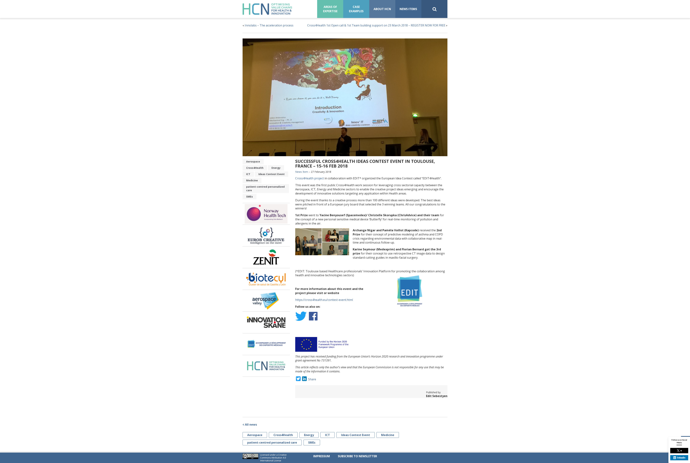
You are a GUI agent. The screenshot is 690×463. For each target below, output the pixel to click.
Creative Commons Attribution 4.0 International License (273, 457)
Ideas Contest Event (271, 174)
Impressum (321, 456)
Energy (276, 167)
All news (250, 425)
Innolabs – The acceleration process (269, 25)
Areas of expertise (330, 9)
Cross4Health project (309, 178)
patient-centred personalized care (265, 188)
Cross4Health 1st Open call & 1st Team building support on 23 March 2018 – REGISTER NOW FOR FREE (376, 25)
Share (312, 379)
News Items (408, 9)
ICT (248, 174)
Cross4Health (254, 167)
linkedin (681, 457)
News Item (301, 171)
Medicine (252, 180)
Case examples (356, 9)
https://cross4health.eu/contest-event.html (324, 300)
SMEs (249, 196)
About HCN (382, 9)
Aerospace (253, 161)
